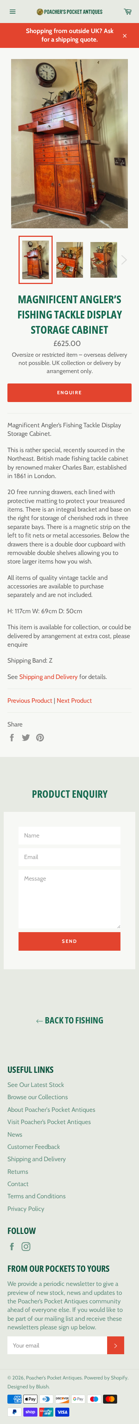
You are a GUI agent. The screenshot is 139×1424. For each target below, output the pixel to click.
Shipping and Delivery (48, 676)
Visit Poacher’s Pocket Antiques (49, 1122)
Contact (18, 1184)
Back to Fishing (73, 1020)
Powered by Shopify (106, 1378)
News (14, 1134)
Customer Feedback (33, 1146)
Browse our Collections (37, 1097)
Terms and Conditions (36, 1196)
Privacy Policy (25, 1208)
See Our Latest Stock (35, 1084)
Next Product (74, 700)
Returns (17, 1171)
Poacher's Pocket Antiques (54, 1378)
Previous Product (29, 700)
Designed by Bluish (28, 1386)
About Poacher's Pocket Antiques (51, 1109)
